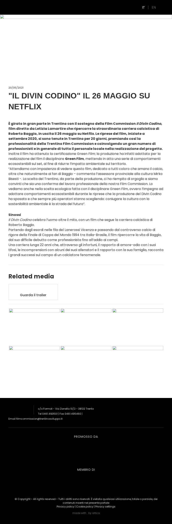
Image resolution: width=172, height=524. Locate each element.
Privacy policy (65, 506)
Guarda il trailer (33, 295)
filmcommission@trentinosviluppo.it (39, 419)
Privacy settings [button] (105, 506)
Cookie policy (84, 506)
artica (96, 513)
